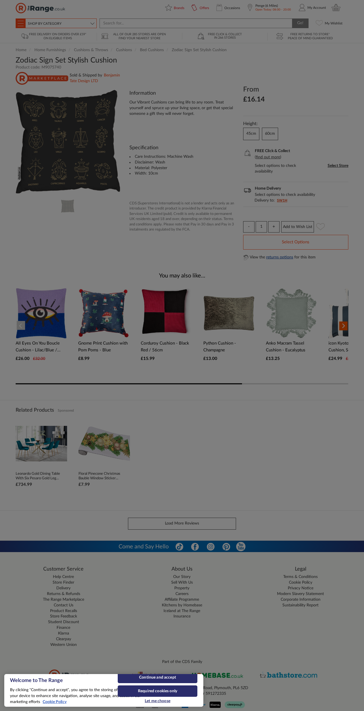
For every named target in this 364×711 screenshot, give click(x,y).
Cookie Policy (55, 702)
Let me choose (157, 701)
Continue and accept (157, 677)
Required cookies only (157, 691)
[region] (103, 690)
